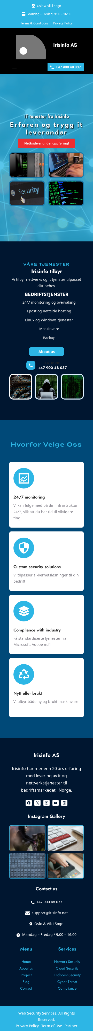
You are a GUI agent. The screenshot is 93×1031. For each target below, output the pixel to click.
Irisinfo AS (65, 45)
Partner (71, 1025)
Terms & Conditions (34, 23)
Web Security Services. (38, 1013)
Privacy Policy (63, 23)
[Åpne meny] (14, 67)
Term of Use (51, 1025)
